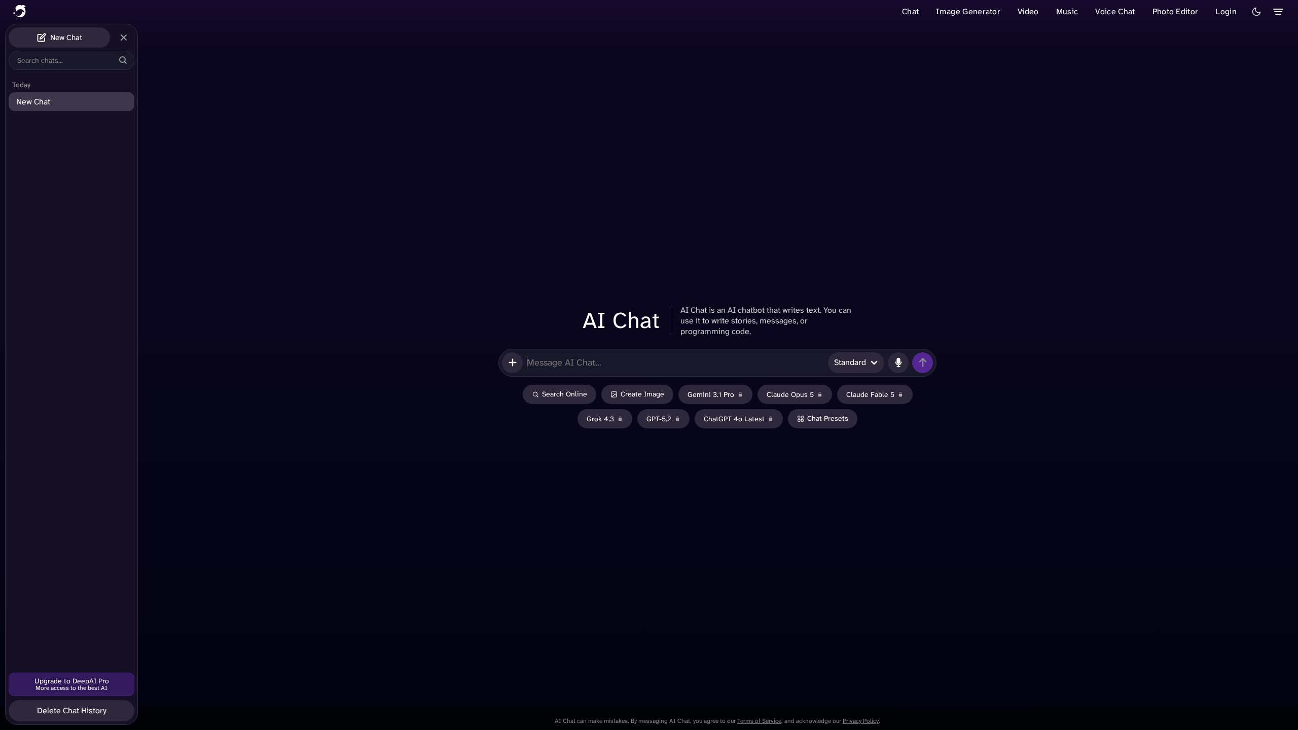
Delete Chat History (71, 710)
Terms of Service (759, 721)
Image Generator (968, 11)
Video (1028, 11)
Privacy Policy (861, 721)
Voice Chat (1115, 11)
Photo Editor (1175, 11)
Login (1226, 11)
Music (1067, 11)
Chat (910, 11)
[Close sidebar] (123, 37)
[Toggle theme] (1256, 12)
